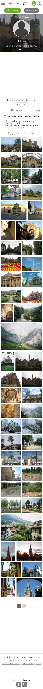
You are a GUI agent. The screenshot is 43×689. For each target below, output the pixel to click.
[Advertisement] (21, 74)
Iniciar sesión (12, 10)
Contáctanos (28, 664)
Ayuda (38, 664)
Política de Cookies (11, 664)
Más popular (16, 110)
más (37, 110)
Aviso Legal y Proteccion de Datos (21, 660)
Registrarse (31, 10)
